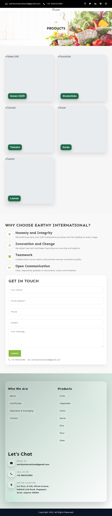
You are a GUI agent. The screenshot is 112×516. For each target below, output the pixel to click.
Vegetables (65, 403)
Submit (14, 353)
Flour (62, 433)
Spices (63, 418)
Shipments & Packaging (21, 411)
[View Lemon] (29, 180)
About (13, 396)
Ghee (62, 440)
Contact (14, 418)
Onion (62, 411)
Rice (62, 425)
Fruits (62, 396)
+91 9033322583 (25, 475)
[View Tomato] (29, 129)
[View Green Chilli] (29, 78)
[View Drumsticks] (82, 78)
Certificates (15, 403)
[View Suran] (82, 129)
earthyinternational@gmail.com (33, 464)
